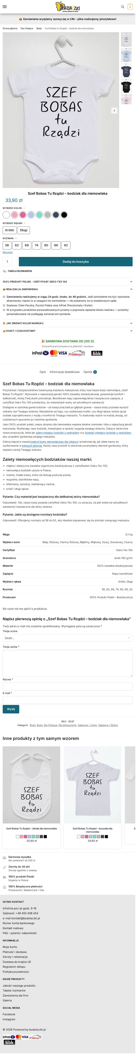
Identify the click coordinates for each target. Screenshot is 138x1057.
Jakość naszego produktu (19, 985)
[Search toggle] (123, 7)
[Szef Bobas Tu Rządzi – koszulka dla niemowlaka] (92, 784)
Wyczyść (8, 252)
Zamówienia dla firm (15, 995)
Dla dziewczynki (67, 725)
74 (36, 245)
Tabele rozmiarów (14, 990)
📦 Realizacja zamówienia (20, 289)
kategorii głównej (32, 445)
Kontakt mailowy (13, 928)
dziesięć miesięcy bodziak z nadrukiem (108, 432)
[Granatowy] (55, 214)
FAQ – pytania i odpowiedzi (20, 933)
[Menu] (8, 7)
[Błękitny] (31, 214)
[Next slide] (114, 111)
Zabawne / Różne (108, 725)
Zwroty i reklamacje (15, 957)
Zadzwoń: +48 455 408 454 (20, 913)
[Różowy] (14, 214)
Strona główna (10, 28)
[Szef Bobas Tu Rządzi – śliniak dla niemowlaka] (31, 784)
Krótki (9, 230)
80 (46, 245)
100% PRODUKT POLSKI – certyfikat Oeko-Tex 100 (35, 281)
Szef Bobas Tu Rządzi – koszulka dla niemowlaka (92, 830)
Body (39, 28)
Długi (23, 230)
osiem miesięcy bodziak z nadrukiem (57, 432)
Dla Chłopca (27, 28)
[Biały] (6, 214)
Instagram (9, 1019)
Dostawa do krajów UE (17, 962)
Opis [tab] (43, 372)
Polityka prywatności (16, 971)
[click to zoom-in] (61, 110)
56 (7, 245)
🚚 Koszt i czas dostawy (19, 330)
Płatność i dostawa (15, 952)
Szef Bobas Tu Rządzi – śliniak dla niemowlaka (31, 828)
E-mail (7, 693)
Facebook (9, 1014)
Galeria (7, 1000)
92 (66, 245)
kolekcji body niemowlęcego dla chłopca (54, 441)
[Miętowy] (39, 214)
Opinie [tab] (90, 372)
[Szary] (47, 214)
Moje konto (10, 947)
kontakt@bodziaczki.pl (26, 918)
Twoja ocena (10, 631)
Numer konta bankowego (18, 923)
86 (56, 245)
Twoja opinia (11, 646)
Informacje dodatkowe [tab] (65, 372)
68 (27, 245)
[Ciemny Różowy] (22, 214)
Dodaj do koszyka (76, 261)
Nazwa (8, 679)
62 (17, 245)
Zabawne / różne (87, 725)
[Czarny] (64, 214)
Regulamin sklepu (14, 966)
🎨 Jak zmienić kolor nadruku (23, 323)
